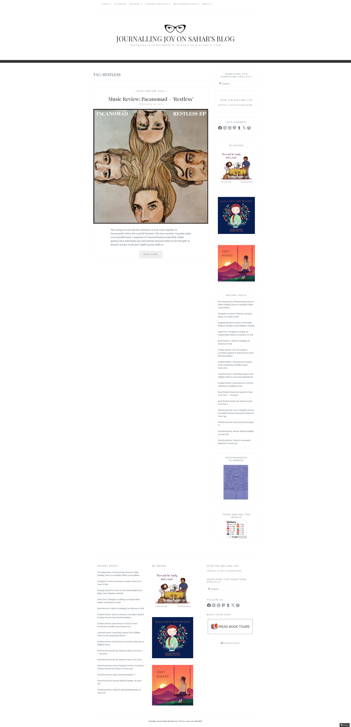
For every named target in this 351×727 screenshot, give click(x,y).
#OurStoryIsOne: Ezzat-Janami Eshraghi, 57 (116, 675)
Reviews (135, 4)
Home (105, 4)
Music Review (146, 91)
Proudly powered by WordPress (163, 721)
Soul (161, 91)
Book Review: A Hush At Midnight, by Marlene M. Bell (120, 608)
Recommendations (185, 4)
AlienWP (198, 721)
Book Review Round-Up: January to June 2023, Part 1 (119, 659)
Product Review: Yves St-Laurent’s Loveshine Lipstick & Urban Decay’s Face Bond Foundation (236, 353)
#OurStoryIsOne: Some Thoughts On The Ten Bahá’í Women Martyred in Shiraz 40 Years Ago (236, 413)
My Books (120, 4)
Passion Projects (156, 4)
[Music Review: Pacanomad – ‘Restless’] (150, 222)
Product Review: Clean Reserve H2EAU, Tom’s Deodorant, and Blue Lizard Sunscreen (235, 365)
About (206, 4)
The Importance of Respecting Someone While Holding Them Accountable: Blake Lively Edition (236, 305)
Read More (153, 255)
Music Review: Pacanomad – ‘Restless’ (150, 99)
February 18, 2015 (150, 104)
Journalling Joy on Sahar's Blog (175, 38)
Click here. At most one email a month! (235, 105)
